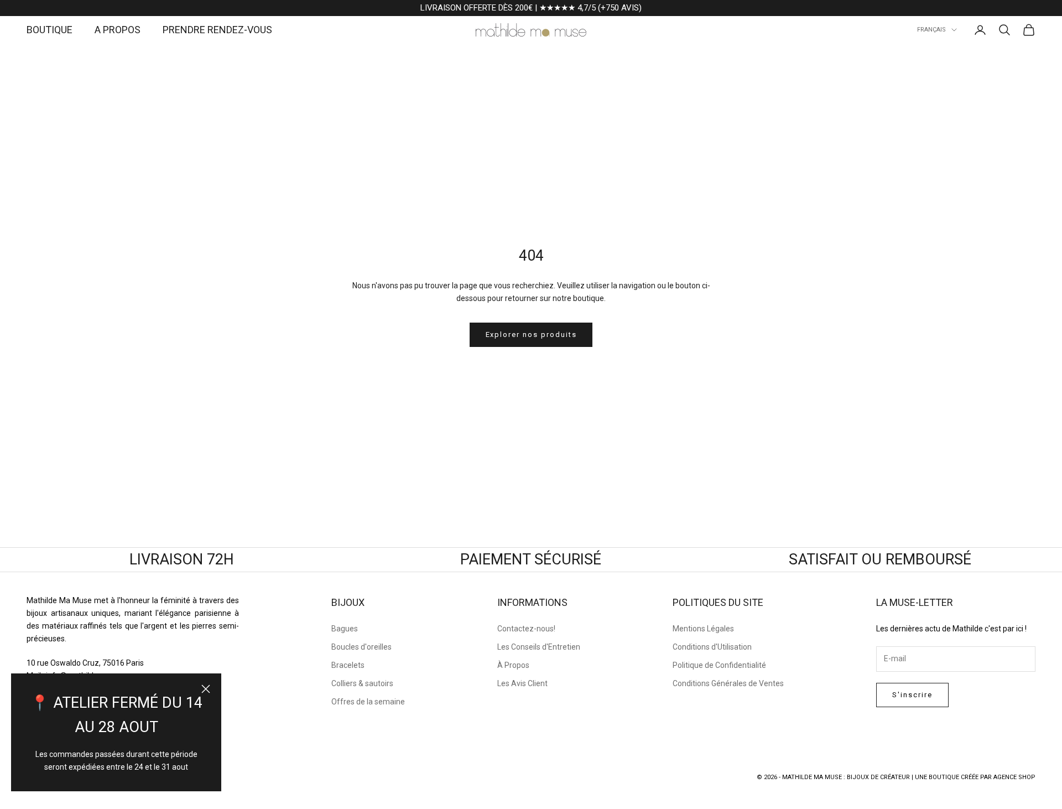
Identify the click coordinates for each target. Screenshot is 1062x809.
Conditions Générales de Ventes (728, 683)
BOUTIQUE (49, 29)
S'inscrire (912, 695)
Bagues (344, 628)
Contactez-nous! (526, 628)
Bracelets (348, 665)
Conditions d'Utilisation (712, 646)
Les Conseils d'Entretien (538, 646)
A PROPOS (117, 29)
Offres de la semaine (368, 701)
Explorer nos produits (531, 334)
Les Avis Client (522, 683)
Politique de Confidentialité (719, 665)
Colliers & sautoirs (362, 683)
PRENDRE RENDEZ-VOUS (217, 29)
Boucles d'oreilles (361, 646)
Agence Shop (1014, 777)
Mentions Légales (703, 628)
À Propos (513, 665)
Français (931, 29)
